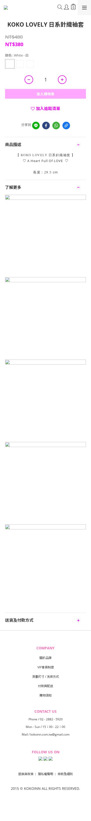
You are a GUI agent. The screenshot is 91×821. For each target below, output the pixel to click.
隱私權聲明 (45, 774)
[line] (36, 125)
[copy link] (66, 125)
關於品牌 (45, 658)
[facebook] (46, 125)
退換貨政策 (25, 774)
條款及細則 (65, 774)
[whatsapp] (56, 125)
